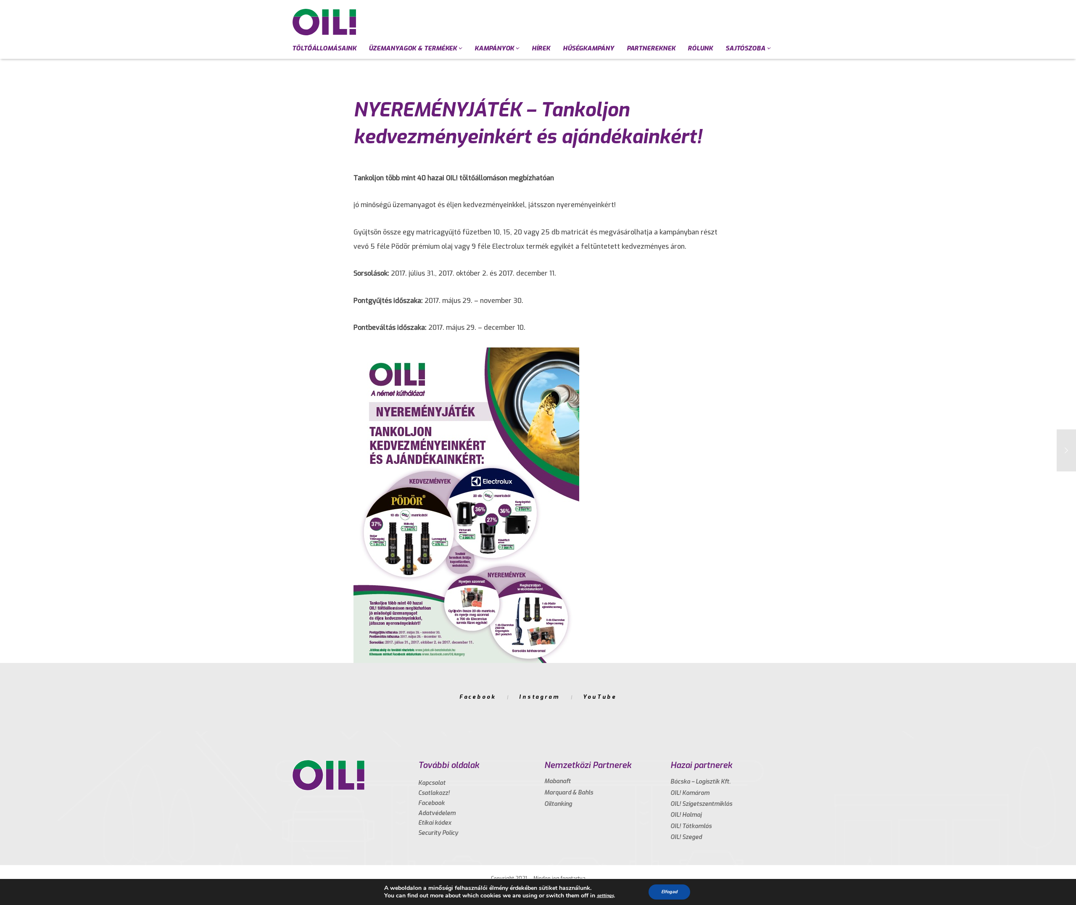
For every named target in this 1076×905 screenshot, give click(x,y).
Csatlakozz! (434, 793)
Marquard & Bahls (568, 793)
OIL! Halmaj (686, 815)
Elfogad (669, 892)
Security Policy (438, 833)
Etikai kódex (434, 823)
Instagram (539, 696)
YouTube (600, 696)
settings (605, 895)
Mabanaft (557, 781)
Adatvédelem (437, 813)
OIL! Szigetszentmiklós (701, 804)
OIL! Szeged (686, 837)
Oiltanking (558, 804)
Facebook (477, 696)
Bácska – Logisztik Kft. (700, 782)
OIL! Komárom (689, 793)
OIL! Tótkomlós (691, 826)
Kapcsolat (432, 783)
